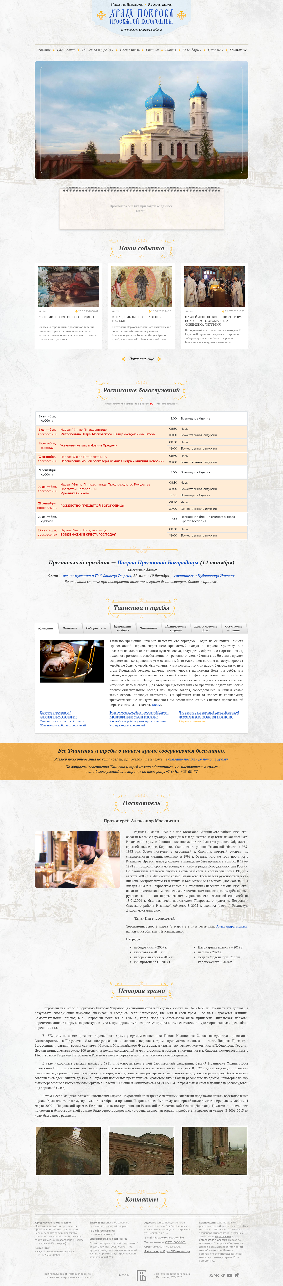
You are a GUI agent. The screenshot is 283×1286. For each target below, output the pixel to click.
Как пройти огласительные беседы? (134, 717)
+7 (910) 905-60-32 (182, 771)
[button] (40, 1151)
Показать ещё (141, 358)
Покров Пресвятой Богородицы (157, 562)
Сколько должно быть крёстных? (62, 721)
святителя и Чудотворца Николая (204, 575)
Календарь (191, 50)
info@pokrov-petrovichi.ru (168, 1237)
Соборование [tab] (96, 628)
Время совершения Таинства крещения (206, 717)
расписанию (119, 1238)
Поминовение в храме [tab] (175, 628)
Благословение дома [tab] (205, 628)
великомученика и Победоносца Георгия (97, 575)
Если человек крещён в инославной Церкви (139, 712)
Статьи (152, 50)
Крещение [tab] (46, 628)
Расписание (66, 50)
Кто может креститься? (55, 712)
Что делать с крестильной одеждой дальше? (209, 712)
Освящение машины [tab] (233, 628)
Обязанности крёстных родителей (63, 725)
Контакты (238, 50)
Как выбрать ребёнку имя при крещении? (138, 721)
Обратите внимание (192, 721)
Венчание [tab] (70, 628)
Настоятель (130, 50)
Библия (170, 50)
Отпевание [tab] (148, 628)
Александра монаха (231, 926)
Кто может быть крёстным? (58, 717)
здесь (156, 704)
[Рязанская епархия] (160, 5)
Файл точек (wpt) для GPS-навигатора (167, 1251)
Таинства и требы (96, 50)
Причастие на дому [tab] (122, 628)
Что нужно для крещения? (127, 725)
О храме (214, 50)
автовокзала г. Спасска (213, 1239)
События (44, 49)
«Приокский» (223, 1236)
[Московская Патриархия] (126, 5)
